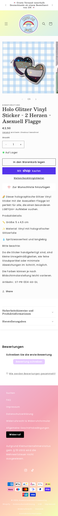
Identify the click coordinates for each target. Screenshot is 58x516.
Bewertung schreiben (29, 361)
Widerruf (15, 434)
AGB (40, 504)
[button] (6, 23)
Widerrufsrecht (25, 509)
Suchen (10, 392)
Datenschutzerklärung (19, 414)
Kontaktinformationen (30, 513)
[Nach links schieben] (22, 99)
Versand (6, 132)
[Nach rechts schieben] (35, 99)
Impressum (13, 406)
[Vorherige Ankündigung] (5, 5)
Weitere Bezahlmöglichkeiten (29, 178)
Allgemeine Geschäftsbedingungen (27, 427)
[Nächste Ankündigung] (52, 5)
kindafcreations (27, 500)
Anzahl (6, 137)
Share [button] (9, 291)
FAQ (8, 399)
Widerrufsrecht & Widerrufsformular (28, 420)
